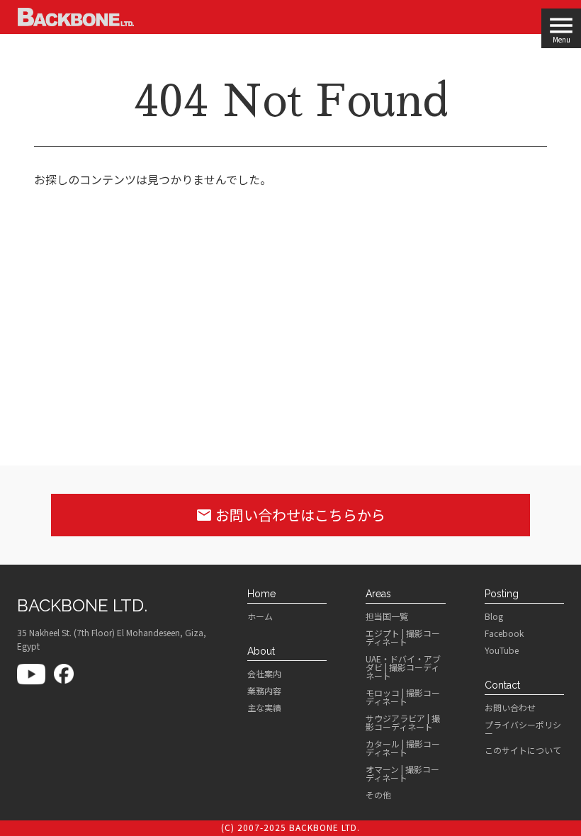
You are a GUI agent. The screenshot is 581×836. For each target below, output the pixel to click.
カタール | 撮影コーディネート (403, 748)
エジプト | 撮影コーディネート (403, 637)
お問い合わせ (510, 708)
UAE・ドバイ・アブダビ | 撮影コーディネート (403, 667)
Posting (502, 593)
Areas (378, 593)
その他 (378, 795)
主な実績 (264, 708)
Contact (502, 685)
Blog (494, 616)
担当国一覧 (387, 616)
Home (261, 593)
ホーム (260, 616)
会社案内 (264, 674)
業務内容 (264, 691)
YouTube (502, 650)
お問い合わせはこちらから (290, 514)
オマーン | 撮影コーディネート (402, 773)
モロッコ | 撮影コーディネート (403, 697)
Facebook (504, 633)
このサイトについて (523, 750)
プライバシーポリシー (523, 729)
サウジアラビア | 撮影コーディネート (403, 722)
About (261, 651)
